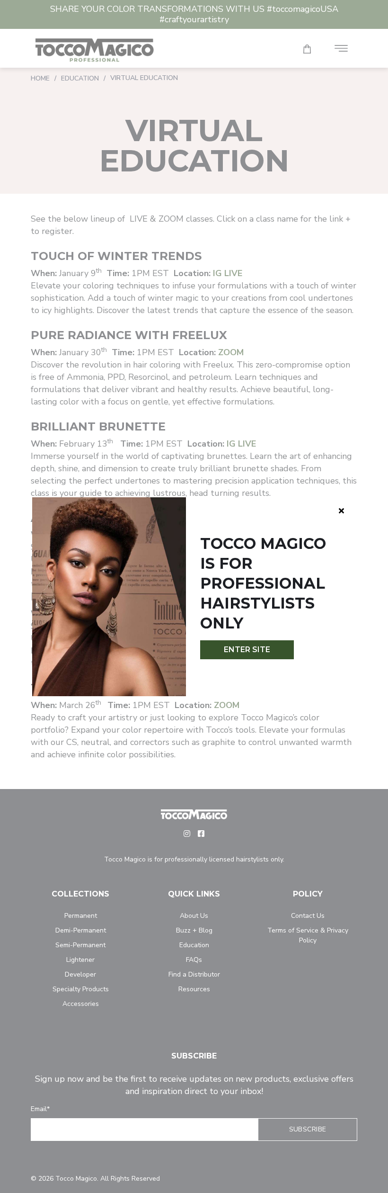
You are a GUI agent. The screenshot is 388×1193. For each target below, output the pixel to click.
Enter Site (247, 649)
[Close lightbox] (341, 510)
